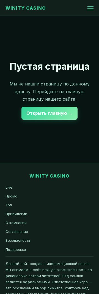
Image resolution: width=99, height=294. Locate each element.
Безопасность (18, 240)
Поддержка (16, 249)
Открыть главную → (49, 113)
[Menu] (90, 8)
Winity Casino (26, 8)
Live (9, 187)
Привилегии (16, 214)
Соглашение (17, 231)
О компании (16, 222)
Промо (11, 196)
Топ (9, 205)
